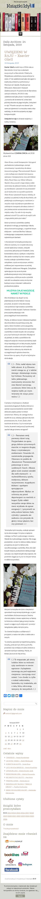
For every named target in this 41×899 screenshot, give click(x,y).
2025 (32, 816)
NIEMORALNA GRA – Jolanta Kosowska (20, 774)
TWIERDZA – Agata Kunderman (17, 757)
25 (6, 744)
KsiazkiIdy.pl (21, 879)
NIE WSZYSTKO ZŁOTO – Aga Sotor (19, 777)
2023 (23, 816)
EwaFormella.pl (10, 879)
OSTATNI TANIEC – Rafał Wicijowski (19, 761)
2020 (10, 816)
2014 (14, 813)
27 (12, 744)
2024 (27, 816)
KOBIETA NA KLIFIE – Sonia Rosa (18, 764)
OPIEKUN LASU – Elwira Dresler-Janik (19, 771)
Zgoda (20, 896)
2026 (5, 819)
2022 (19, 816)
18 (6, 740)
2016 (23, 813)
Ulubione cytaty (13, 799)
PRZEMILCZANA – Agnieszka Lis (17, 781)
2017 (27, 813)
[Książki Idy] (20, 6)
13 (12, 736)
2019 (5, 816)
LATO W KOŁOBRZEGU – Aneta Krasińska (21, 767)
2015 (18, 813)
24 (23, 740)
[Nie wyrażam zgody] (38, 891)
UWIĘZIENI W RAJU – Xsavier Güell (16, 55)
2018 (32, 813)
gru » (9, 748)
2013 (9, 813)
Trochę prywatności (11, 828)
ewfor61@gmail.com (13, 713)
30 (20, 744)
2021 (14, 816)
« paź (5, 748)
